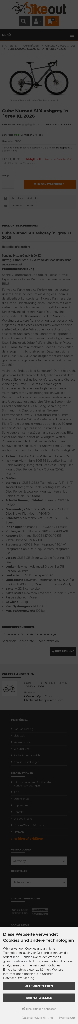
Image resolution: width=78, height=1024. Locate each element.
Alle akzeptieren (39, 986)
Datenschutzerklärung (37, 1018)
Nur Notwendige (39, 997)
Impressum (67, 1018)
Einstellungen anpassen (40, 1008)
